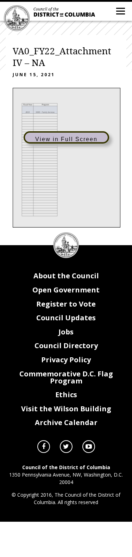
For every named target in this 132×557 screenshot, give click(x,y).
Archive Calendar (66, 422)
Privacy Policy (66, 359)
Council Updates (66, 317)
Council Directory (66, 345)
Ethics (66, 394)
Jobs (66, 332)
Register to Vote (66, 304)
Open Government (66, 290)
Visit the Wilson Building (66, 408)
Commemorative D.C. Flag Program (66, 377)
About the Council (66, 275)
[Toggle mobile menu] (120, 10)
